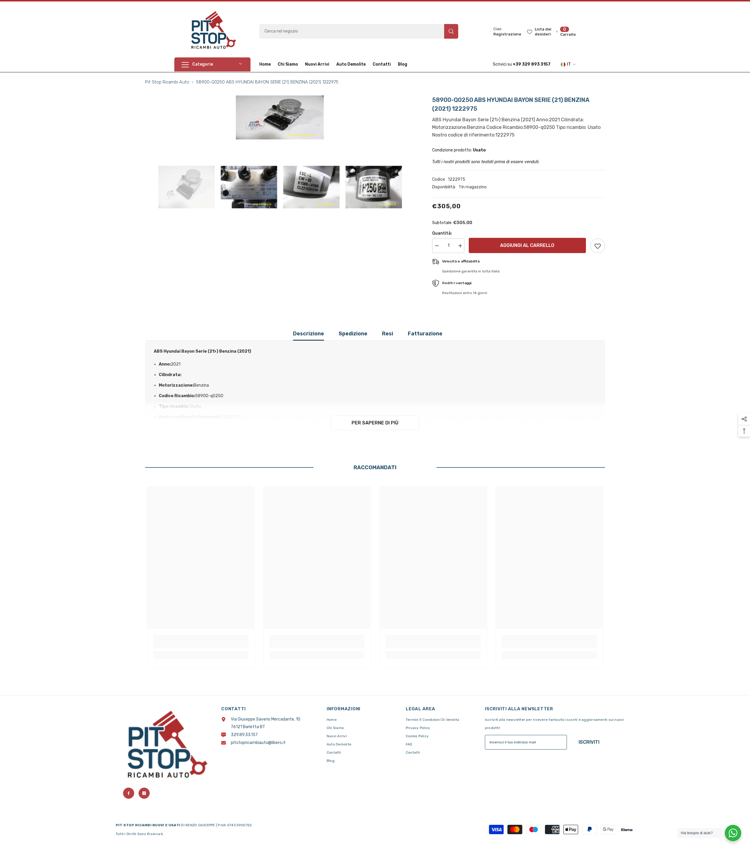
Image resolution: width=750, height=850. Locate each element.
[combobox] (351, 31)
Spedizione (353, 333)
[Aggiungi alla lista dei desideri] (597, 245)
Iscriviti (589, 742)
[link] (200, 645)
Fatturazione (425, 333)
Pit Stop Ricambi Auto (167, 82)
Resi (387, 333)
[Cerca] (358, 31)
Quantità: (442, 233)
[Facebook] (128, 793)
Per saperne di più (375, 423)
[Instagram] (144, 793)
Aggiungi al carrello (527, 245)
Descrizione (308, 333)
